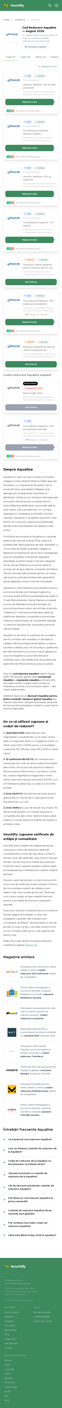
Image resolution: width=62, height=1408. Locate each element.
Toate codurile (12, 1312)
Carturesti (9, 1369)
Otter (7, 1364)
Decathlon (10, 1382)
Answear (9, 1378)
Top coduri (10, 1325)
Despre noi (31, 945)
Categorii (9, 1321)
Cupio (7, 1373)
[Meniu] (56, 5)
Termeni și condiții (42, 1312)
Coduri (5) (25, 57)
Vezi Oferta (31, 282)
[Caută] (50, 5)
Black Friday (11, 1330)
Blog (7, 1334)
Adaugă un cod (48, 66)
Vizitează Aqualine (37, 46)
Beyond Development (24, 1300)
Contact (8, 1348)
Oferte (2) (40, 57)
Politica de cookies (42, 1321)
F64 (6, 1396)
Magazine (20, 19)
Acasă (6, 19)
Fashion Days (11, 1387)
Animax (8, 1360)
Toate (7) (10, 57)
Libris (7, 1400)
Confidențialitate (41, 1316)
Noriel (7, 1391)
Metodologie (11, 1343)
